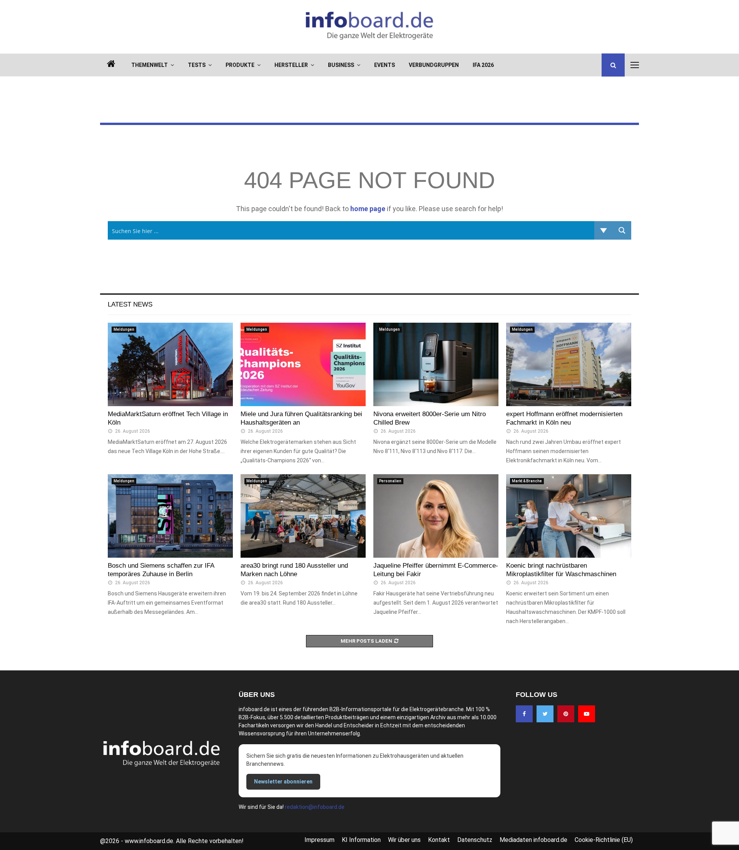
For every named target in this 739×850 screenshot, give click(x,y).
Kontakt (439, 839)
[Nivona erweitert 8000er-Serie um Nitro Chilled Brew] (435, 364)
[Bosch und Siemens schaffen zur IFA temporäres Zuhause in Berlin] (170, 516)
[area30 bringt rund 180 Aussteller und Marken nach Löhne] (303, 516)
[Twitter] (545, 713)
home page (367, 209)
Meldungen (124, 329)
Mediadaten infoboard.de (533, 839)
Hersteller (291, 65)
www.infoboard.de (149, 841)
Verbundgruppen (434, 65)
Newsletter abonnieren (283, 781)
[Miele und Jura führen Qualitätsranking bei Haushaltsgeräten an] (303, 364)
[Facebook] (524, 713)
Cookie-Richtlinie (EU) (604, 839)
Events (384, 65)
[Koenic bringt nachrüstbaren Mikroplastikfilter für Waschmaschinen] (568, 516)
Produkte (240, 65)
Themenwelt (149, 65)
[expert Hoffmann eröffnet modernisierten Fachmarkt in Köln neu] (568, 364)
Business (341, 65)
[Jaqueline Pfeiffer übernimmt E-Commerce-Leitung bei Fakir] (435, 516)
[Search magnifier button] (622, 230)
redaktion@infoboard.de (314, 807)
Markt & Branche (527, 481)
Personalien (390, 481)
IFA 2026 (483, 65)
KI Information (361, 839)
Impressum (319, 839)
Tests (197, 65)
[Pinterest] (565, 713)
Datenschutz (474, 839)
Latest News (130, 304)
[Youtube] (586, 713)
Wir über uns (404, 839)
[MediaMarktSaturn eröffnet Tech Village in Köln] (170, 364)
